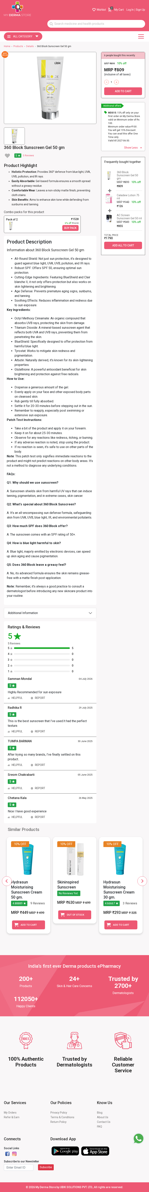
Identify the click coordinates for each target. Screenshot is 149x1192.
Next (142, 881)
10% (17, 844)
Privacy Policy (58, 1112)
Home (7, 46)
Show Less (131, 147)
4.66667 (110, 903)
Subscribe (46, 1167)
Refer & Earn (11, 1117)
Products (18, 46)
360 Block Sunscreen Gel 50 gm (127, 175)
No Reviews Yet (68, 893)
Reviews (28, 155)
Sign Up (140, 9)
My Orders (10, 1112)
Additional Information (23, 613)
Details (30, 46)
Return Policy (58, 1121)
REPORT (40, 697)
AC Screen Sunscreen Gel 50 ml (129, 217)
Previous (7, 881)
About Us (102, 1117)
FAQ (99, 1126)
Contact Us (103, 1121)
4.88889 (18, 903)
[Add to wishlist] (7, 155)
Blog (99, 1112)
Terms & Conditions (62, 1117)
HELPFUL (17, 697)
